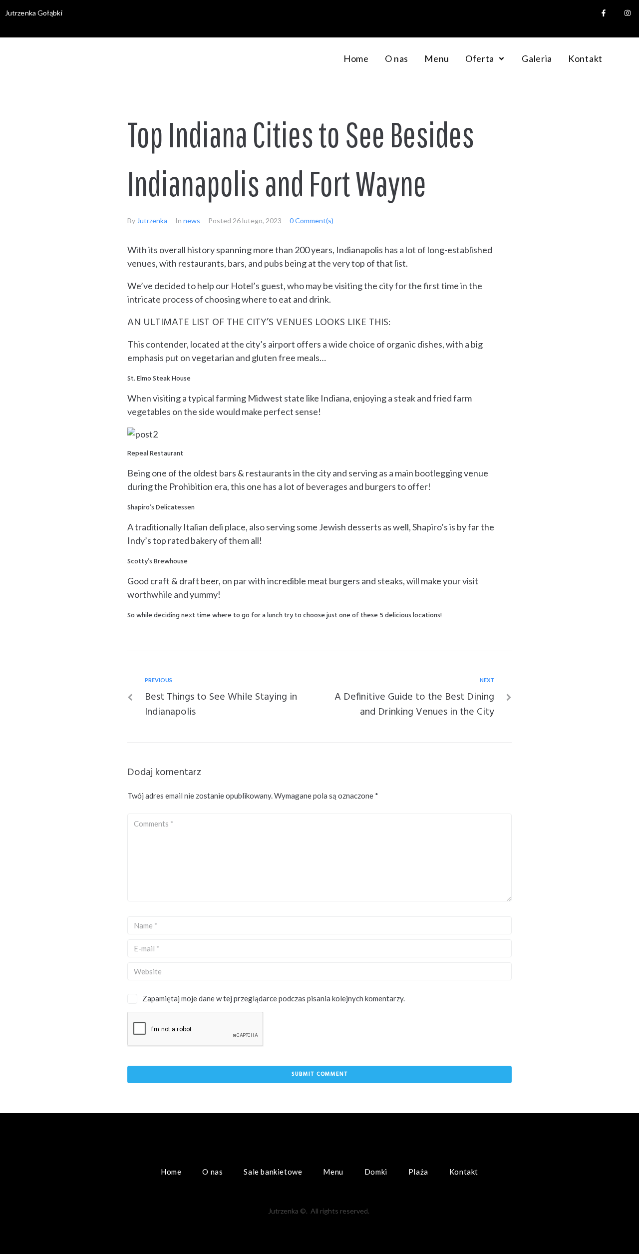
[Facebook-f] (603, 12)
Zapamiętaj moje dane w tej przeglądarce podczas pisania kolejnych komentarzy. (273, 998)
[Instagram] (627, 12)
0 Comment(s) (311, 220)
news (191, 220)
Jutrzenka (152, 220)
